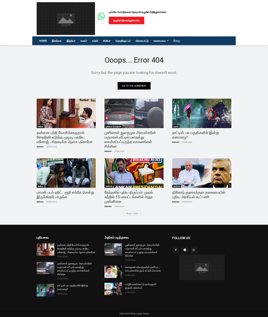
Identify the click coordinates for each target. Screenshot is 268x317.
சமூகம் (175, 126)
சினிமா (40, 126)
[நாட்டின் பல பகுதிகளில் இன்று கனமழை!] (201, 113)
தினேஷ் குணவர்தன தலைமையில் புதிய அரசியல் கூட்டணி (198, 194)
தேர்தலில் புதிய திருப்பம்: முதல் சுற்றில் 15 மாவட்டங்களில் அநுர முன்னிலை (128, 197)
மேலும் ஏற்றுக (133, 213)
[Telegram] (184, 249)
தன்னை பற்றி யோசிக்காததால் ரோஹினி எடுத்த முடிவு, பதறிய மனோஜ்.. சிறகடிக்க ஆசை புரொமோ (64, 137)
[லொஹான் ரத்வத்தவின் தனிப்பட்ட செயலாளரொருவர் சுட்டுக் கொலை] (113, 272)
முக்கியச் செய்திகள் (113, 126)
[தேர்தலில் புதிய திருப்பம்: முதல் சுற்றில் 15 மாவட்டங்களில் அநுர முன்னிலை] (134, 173)
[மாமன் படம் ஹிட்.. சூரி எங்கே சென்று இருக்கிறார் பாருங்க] (66, 173)
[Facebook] (175, 249)
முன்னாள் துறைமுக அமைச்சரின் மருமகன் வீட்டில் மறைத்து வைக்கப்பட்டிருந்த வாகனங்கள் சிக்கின (130, 139)
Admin (40, 146)
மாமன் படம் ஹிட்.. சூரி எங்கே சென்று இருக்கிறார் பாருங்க (65, 194)
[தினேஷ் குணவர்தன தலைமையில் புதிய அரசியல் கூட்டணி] (201, 173)
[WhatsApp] (193, 249)
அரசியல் (109, 186)
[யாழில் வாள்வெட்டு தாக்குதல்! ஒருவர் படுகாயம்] (113, 289)
